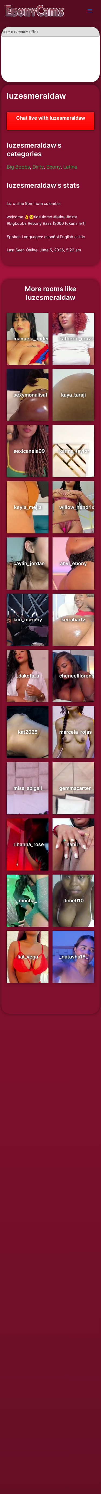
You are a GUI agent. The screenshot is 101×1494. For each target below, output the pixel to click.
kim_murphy (27, 619)
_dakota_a (27, 676)
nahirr (73, 844)
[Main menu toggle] (90, 10)
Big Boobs (18, 167)
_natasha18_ (73, 957)
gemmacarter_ (76, 788)
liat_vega (28, 957)
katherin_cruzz (76, 338)
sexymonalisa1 (30, 395)
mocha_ (28, 900)
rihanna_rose (28, 844)
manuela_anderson (35, 338)
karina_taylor (74, 451)
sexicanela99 (29, 451)
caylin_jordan (29, 563)
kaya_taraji (73, 395)
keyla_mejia (27, 507)
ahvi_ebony (73, 563)
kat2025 (27, 732)
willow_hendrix (76, 507)
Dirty (38, 167)
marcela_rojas (75, 732)
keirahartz (73, 619)
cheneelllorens (76, 676)
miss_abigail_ (28, 788)
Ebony (53, 167)
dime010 (73, 900)
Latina (70, 167)
